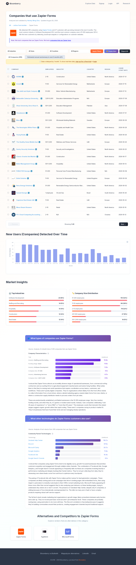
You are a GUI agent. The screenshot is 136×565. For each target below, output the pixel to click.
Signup (101, 3)
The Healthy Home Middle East (27, 142)
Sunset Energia (21, 193)
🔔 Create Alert (111, 51)
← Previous (14, 224)
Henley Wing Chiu (33, 20)
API (117, 3)
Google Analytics (33, 451)
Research (126, 3)
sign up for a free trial (83, 61)
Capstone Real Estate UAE (25, 200)
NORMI (18, 76)
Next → (123, 224)
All (10, 25)
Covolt (18, 84)
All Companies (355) (15, 57)
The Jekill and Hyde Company (26, 91)
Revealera (82, 560)
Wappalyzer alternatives (70, 553)
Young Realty (21, 135)
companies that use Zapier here (60, 40)
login (95, 61)
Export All (124, 51)
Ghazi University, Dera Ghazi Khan (28, 106)
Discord (30, 444)
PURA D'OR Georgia (23, 171)
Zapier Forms (47, 30)
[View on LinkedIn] (22, 76)
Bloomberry (15, 3)
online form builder (20, 25)
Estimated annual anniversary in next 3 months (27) (45, 57)
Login (110, 3)
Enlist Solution (21, 178)
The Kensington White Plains (26, 127)
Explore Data (90, 3)
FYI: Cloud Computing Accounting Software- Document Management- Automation (29, 214)
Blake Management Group (25, 164)
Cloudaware (20, 113)
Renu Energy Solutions (24, 185)
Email (94, 553)
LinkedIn (85, 553)
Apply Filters (96, 51)
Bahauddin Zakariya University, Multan (28, 98)
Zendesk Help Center (35, 440)
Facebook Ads (33, 454)
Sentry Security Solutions (25, 149)
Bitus (18, 120)
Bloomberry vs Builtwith (49, 553)
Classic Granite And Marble (26, 156)
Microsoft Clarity (33, 447)
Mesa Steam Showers (24, 207)
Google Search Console (36, 458)
